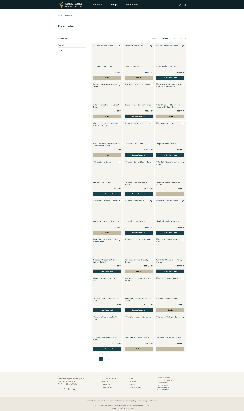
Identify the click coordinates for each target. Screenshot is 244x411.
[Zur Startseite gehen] (73, 4)
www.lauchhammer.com (163, 389)
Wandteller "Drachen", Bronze (167, 299)
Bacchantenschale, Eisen (134, 66)
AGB (131, 378)
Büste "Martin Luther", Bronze (167, 66)
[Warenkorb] (184, 4)
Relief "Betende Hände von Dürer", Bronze (106, 106)
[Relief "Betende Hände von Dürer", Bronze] (107, 92)
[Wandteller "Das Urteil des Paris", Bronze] (170, 247)
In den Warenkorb (170, 77)
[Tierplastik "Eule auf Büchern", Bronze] (139, 170)
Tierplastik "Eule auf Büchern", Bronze (136, 183)
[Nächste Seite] (109, 359)
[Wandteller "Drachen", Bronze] (170, 286)
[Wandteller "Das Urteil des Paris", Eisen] (107, 286)
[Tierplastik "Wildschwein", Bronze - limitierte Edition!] (107, 247)
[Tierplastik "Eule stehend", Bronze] (107, 209)
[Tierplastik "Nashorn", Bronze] (170, 209)
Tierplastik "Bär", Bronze (102, 182)
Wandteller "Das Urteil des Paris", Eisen (105, 300)
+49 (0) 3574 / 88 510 (66, 381)
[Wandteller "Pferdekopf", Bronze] (139, 325)
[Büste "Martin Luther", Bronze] (170, 54)
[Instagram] (65, 389)
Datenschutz (106, 384)
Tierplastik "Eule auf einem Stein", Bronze (169, 183)
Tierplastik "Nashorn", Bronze (167, 221)
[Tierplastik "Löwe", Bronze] (139, 209)
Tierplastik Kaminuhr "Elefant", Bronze (136, 261)
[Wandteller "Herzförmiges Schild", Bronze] (107, 325)
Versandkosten (123, 405)
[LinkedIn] (69, 389)
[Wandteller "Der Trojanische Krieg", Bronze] (139, 286)
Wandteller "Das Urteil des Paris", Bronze (169, 261)
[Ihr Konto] (180, 4)
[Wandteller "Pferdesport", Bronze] (170, 325)
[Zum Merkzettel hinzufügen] (119, 46)
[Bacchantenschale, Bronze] (107, 54)
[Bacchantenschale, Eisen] (139, 54)
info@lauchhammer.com (163, 387)
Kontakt (132, 384)
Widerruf (105, 381)
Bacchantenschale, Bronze (103, 66)
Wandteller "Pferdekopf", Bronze (137, 337)
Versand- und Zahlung (109, 378)
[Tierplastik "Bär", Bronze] (107, 170)
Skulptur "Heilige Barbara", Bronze (138, 105)
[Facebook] (60, 389)
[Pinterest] (74, 389)
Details (106, 77)
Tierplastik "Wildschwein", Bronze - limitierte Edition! (106, 261)
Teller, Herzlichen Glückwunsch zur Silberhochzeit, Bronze (106, 145)
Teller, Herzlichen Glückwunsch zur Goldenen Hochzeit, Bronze (169, 106)
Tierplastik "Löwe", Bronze (135, 221)
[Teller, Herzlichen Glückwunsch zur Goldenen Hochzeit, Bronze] (170, 92)
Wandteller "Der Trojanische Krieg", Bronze (138, 300)
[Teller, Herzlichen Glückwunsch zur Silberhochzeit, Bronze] (107, 131)
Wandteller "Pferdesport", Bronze (168, 337)
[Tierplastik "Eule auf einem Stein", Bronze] (170, 170)
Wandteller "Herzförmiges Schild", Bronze (106, 338)
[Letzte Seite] (112, 359)
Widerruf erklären (135, 387)
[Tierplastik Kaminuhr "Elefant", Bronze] (139, 247)
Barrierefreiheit (107, 387)
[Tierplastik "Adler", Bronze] (139, 131)
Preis (60, 50)
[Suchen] (171, 4)
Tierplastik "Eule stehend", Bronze (106, 221)
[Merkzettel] (176, 4)
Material (61, 45)
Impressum (133, 381)
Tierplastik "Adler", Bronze (134, 144)
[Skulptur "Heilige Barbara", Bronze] (139, 92)
